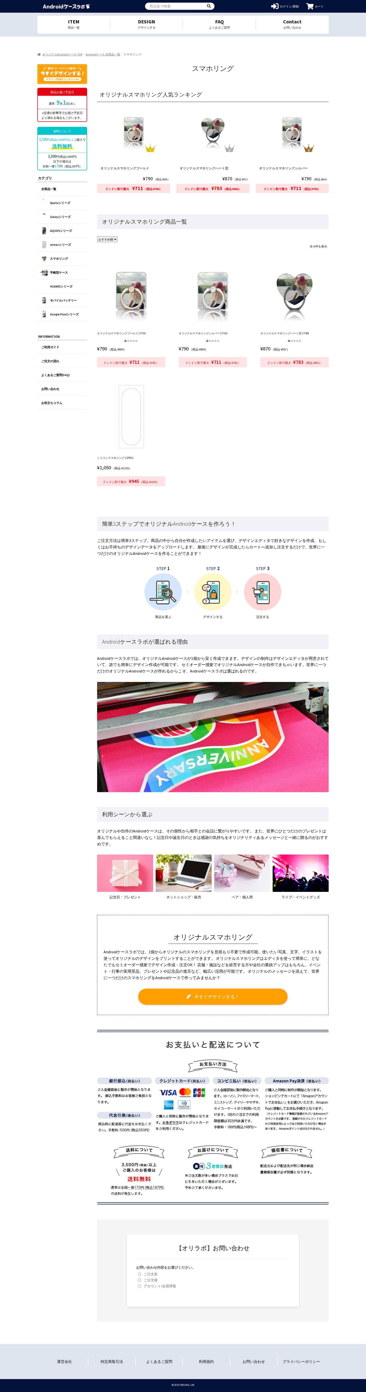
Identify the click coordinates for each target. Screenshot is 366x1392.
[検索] (209, 6)
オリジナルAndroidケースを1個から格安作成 (66, 6)
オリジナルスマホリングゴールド (125, 168)
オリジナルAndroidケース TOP (62, 54)
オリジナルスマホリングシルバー (283, 168)
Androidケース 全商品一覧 (103, 54)
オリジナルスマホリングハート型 (204, 168)
